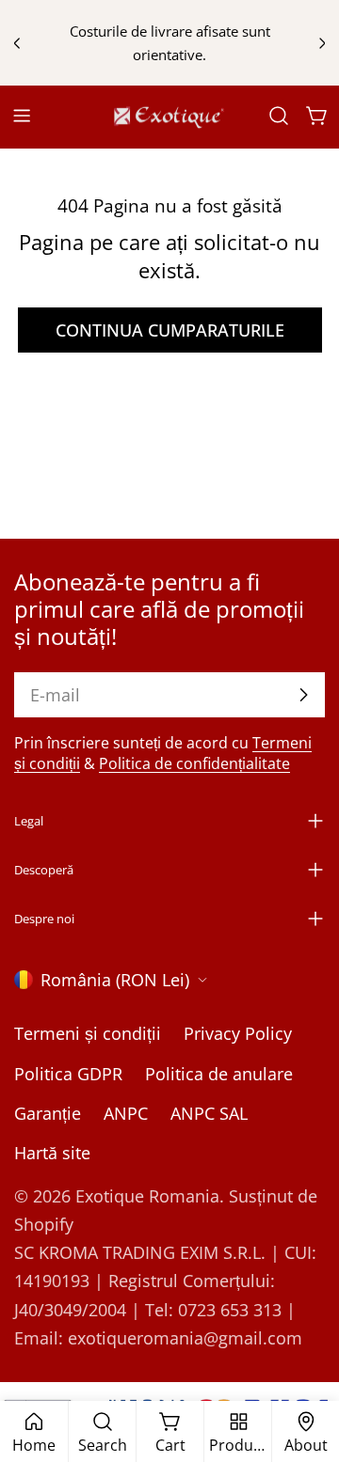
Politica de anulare (219, 1073)
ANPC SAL (209, 1113)
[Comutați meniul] (21, 115)
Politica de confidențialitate (194, 763)
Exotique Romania (147, 1196)
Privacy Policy (238, 1033)
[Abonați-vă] (303, 695)
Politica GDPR (68, 1073)
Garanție (47, 1113)
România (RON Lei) (114, 979)
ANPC (126, 1113)
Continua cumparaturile (170, 330)
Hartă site (52, 1152)
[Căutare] (279, 115)
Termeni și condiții (87, 1033)
